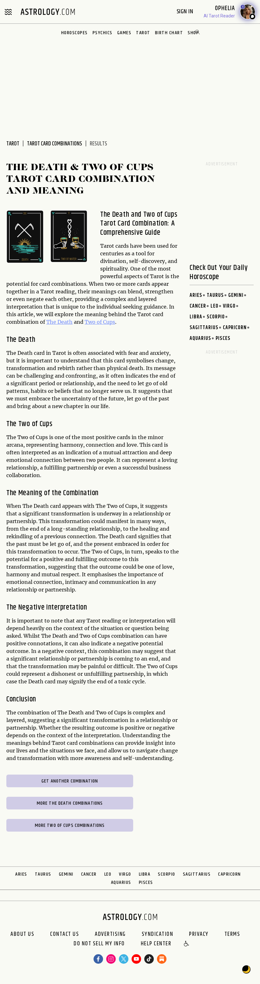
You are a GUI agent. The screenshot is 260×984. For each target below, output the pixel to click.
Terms (232, 934)
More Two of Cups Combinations (70, 825)
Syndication (157, 934)
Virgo (229, 306)
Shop (193, 33)
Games (124, 33)
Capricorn (235, 328)
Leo (214, 306)
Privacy (199, 934)
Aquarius (200, 338)
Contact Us (64, 934)
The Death (59, 322)
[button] (187, 944)
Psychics (103, 33)
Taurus (215, 295)
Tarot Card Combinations (54, 143)
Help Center (156, 944)
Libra (196, 317)
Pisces (223, 338)
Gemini (236, 295)
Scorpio (216, 317)
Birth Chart (169, 33)
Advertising (110, 934)
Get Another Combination (70, 781)
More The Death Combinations (70, 803)
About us (22, 934)
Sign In (186, 11)
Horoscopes (74, 33)
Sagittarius (204, 328)
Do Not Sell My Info (99, 944)
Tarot (143, 33)
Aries (196, 295)
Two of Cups (100, 322)
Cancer (198, 306)
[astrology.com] (47, 12)
